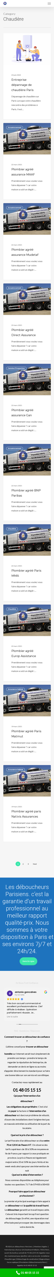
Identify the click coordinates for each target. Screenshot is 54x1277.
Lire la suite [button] (12, 1017)
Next (35, 864)
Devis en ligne (28, 961)
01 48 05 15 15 (27, 1089)
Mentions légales (40, 1246)
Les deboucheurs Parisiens (19, 36)
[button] (49, 3)
